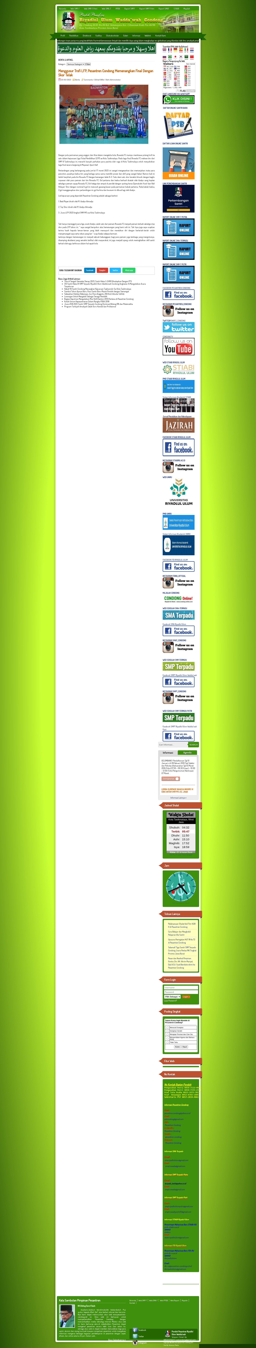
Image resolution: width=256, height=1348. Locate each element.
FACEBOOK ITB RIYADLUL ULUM (175, 560)
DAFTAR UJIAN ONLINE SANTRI (175, 143)
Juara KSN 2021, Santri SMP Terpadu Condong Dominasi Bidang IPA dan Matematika (98, 304)
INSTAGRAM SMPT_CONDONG (174, 691)
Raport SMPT (129, 8)
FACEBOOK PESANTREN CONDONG (176, 288)
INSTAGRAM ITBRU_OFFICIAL (174, 576)
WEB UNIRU (167, 477)
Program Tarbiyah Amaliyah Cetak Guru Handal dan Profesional (90, 306)
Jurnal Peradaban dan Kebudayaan (177, 416)
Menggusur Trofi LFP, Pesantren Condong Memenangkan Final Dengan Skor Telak (105, 72)
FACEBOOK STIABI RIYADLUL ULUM (177, 437)
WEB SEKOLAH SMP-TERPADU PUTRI (177, 711)
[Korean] (181, 58)
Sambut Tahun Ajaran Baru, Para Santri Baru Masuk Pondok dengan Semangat (96, 291)
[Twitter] (135, 1338)
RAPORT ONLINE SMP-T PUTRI (175, 264)
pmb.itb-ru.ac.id (170, 1253)
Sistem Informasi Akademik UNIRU (177, 534)
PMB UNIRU (167, 513)
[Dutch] (192, 51)
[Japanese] (176, 58)
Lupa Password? (170, 1000)
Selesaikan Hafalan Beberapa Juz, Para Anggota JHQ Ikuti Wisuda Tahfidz (94, 294)
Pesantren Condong (173, 1125)
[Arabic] (187, 58)
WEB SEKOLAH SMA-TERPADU (175, 608)
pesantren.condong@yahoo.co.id (177, 1113)
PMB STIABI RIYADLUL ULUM (174, 378)
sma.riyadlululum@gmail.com (176, 1160)
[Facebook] (135, 1332)
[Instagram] (135, 1345)
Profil (63, 35)
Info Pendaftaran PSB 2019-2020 (175, 785)
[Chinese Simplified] (192, 58)
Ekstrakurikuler (112, 35)
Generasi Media (174, 1345)
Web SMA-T (106, 8)
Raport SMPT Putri (146, 8)
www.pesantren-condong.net (184, 1342)
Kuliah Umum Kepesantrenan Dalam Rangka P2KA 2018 (86, 301)
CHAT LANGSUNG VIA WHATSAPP (176, 94)
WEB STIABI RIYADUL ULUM (174, 362)
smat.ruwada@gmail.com (175, 1166)
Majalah (187, 8)
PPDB (118, 8)
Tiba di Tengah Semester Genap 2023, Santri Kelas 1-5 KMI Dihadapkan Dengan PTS (98, 281)
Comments (88, 80)
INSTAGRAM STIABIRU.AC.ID (174, 460)
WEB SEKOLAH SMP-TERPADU (175, 660)
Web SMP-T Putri (90, 8)
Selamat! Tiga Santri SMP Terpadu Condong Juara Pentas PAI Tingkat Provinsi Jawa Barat (182, 950)
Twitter (115, 270)
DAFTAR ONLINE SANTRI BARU (175, 108)
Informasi (136, 35)
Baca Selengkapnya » (117, 1340)
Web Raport (174, 1300)
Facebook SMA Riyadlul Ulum (174, 624)
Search (193, 744)
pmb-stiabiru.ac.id (171, 1227)
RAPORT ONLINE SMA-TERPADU (175, 240)
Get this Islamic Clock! (181, 903)
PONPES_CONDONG (174, 320)
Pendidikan (73, 35)
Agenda (187, 752)
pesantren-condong (173, 1137)
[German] (176, 51)
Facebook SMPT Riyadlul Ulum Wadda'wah (180, 675)
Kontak (132, 1303)
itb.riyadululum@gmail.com (175, 1269)
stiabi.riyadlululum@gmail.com (176, 1237)
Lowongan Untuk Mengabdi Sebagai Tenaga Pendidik (85, 296)
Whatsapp (129, 270)
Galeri (125, 35)
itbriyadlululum (170, 1258)
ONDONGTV (168, 336)
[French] (170, 51)
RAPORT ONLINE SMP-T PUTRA (175, 217)
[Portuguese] (170, 58)
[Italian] (187, 51)
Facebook (89, 270)
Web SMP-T (75, 8)
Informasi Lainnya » (178, 797)
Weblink (148, 35)
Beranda (62, 8)
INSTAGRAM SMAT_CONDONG (174, 640)
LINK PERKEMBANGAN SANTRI (175, 183)
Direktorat (87, 35)
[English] (165, 51)
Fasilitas (99, 35)
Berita (77, 80)
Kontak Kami (160, 35)
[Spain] (181, 51)
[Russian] (165, 58)
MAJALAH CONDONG (171, 593)
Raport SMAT (164, 8)
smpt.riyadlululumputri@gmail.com (179, 1206)
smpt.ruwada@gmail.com (175, 1189)
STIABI (176, 8)
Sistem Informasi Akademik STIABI (177, 397)
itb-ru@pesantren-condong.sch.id (178, 1266)
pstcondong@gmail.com (173, 1119)
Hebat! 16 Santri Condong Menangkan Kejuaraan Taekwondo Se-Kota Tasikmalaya (97, 289)
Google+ (102, 270)
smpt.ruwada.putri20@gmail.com (178, 1212)
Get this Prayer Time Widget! (181, 854)
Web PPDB (164, 1300)
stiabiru (167, 1232)
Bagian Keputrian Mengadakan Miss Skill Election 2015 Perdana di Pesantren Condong (98, 299)
